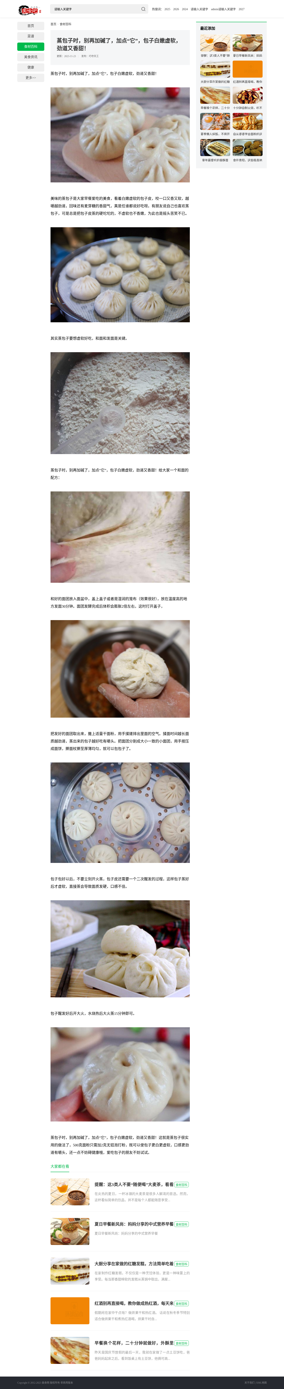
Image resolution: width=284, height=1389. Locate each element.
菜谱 (30, 36)
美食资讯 (30, 57)
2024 (185, 9)
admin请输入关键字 (223, 9)
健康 (30, 67)
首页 (30, 26)
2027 (241, 9)
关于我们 (249, 1382)
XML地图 (261, 1382)
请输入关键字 (199, 9)
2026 (176, 9)
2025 (167, 9)
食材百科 (30, 46)
